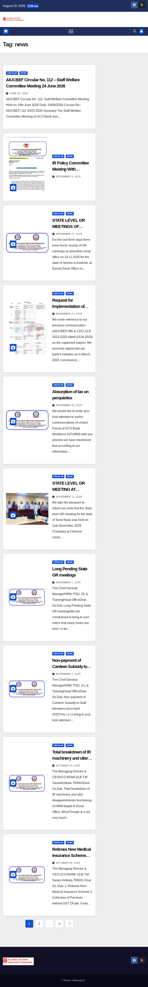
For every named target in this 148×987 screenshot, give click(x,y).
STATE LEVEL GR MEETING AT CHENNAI (68, 489)
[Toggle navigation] (71, 31)
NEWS (23, 73)
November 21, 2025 (69, 313)
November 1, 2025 (68, 582)
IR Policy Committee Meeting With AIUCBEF (70, 169)
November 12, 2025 (69, 496)
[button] (134, 31)
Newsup (76, 980)
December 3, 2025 (68, 176)
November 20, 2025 (69, 405)
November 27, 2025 (69, 234)
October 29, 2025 (68, 765)
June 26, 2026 (19, 93)
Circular (12, 73)
